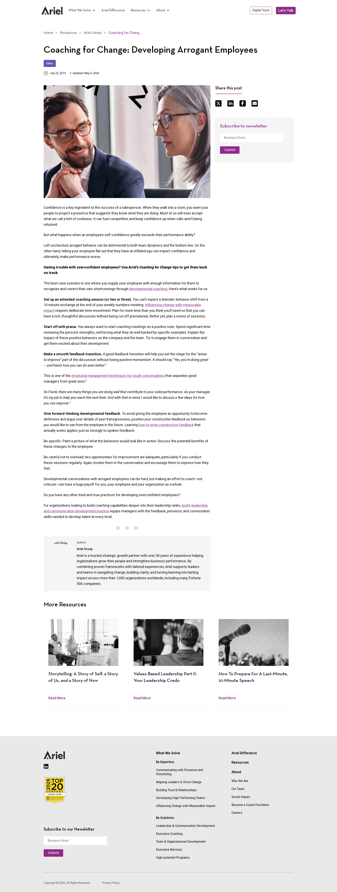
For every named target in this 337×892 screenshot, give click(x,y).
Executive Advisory (169, 849)
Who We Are (239, 781)
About (160, 10)
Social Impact (240, 797)
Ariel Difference (113, 10)
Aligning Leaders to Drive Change (178, 782)
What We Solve (79, 10)
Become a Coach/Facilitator (250, 805)
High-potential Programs (173, 857)
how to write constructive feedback (166, 425)
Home (48, 33)
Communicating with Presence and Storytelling (179, 772)
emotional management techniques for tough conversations (118, 376)
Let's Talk (285, 10)
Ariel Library (93, 33)
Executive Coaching (169, 834)
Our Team (237, 789)
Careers (236, 813)
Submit (229, 150)
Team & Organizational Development (181, 841)
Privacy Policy (111, 882)
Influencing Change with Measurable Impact (185, 806)
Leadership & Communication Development (185, 826)
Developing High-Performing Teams (180, 798)
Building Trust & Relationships (176, 790)
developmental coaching (148, 289)
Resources (138, 10)
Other (49, 63)
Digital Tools (261, 10)
